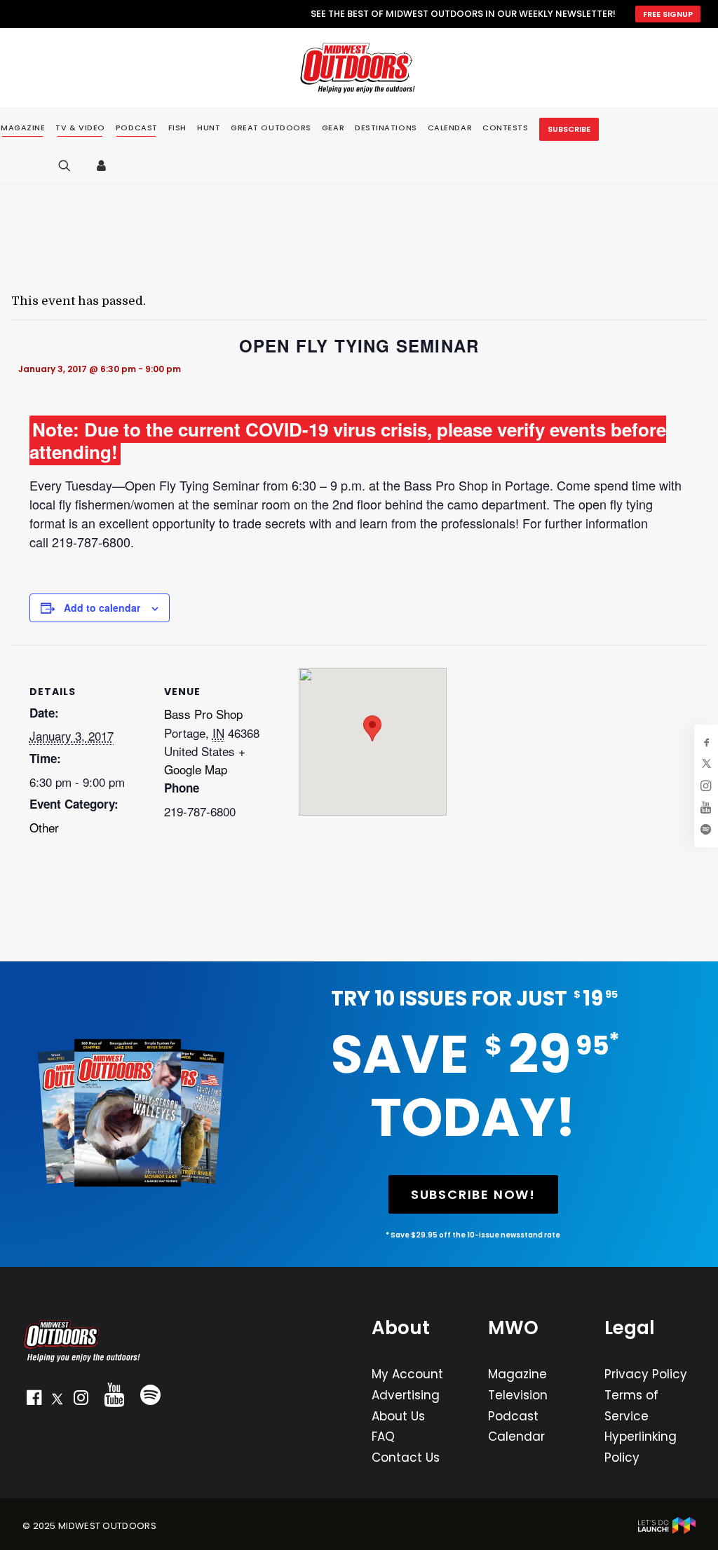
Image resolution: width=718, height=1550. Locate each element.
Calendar (516, 1436)
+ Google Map (204, 760)
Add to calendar (102, 608)
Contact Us (406, 1457)
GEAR (333, 127)
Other (44, 827)
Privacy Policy (645, 1374)
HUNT (208, 127)
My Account (407, 1374)
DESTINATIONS (386, 127)
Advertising (406, 1395)
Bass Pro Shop (203, 713)
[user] (104, 165)
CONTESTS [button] (505, 127)
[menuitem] (80, 128)
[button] (33, 1400)
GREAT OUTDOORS (271, 127)
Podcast (513, 1416)
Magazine (517, 1374)
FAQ (383, 1436)
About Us (398, 1416)
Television (518, 1395)
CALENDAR (450, 127)
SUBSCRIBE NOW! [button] (473, 1194)
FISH (177, 127)
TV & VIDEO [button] (80, 128)
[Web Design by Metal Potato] (667, 1531)
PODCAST (137, 128)
